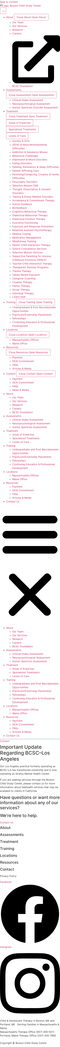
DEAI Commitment (23, 490)
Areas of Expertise (23, 434)
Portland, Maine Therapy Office (18, 1035)
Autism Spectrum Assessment (29, 427)
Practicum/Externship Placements (31, 456)
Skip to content (9, 1)
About (9, 393)
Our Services (19, 401)
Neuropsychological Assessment (31, 423)
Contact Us (12, 501)
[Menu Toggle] (3, 10)
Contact (7, 869)
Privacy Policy (8, 876)
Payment (17, 486)
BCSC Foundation (22, 412)
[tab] (19, 123)
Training (10, 445)
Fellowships (19, 460)
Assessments (13, 415)
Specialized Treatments (26, 438)
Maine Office (19, 479)
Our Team (18, 397)
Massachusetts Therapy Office (17, 1031)
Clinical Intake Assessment (27, 419)
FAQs (15, 494)
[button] (30, 564)
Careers (16, 408)
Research (17, 404)
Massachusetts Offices (25, 475)
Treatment (12, 430)
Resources (12, 482)
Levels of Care (20, 442)
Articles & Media (21, 497)
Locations (12, 471)
